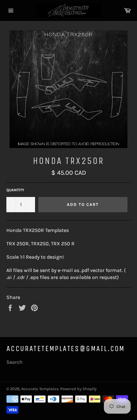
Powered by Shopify (78, 388)
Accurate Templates (40, 388)
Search (14, 362)
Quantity (15, 190)
